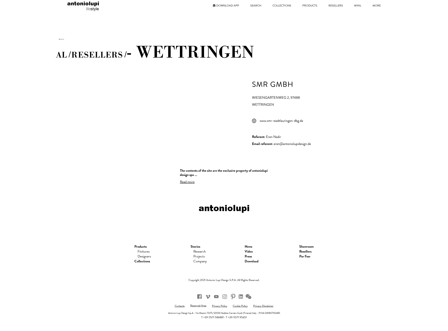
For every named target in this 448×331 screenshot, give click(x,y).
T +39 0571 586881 (212, 317)
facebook (199, 296)
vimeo (208, 296)
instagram (224, 296)
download (251, 261)
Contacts (180, 306)
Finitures (144, 251)
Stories (195, 246)
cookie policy (240, 306)
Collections (142, 261)
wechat (248, 296)
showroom (306, 246)
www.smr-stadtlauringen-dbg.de (281, 121)
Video (249, 251)
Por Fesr (304, 256)
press (248, 256)
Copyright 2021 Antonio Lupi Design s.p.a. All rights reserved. (224, 280)
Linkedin (241, 296)
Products (140, 246)
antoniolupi (83, 5)
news (248, 246)
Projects (199, 256)
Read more (187, 181)
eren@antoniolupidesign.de (292, 143)
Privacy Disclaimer (263, 306)
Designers (144, 256)
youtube (216, 296)
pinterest (233, 296)
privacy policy (219, 306)
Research (199, 251)
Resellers (305, 251)
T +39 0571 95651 (236, 317)
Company (200, 261)
